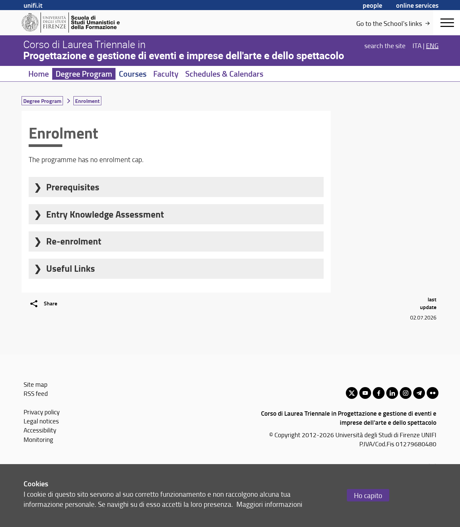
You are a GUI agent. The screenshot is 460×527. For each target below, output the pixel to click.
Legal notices (41, 420)
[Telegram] (419, 393)
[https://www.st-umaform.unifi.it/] (74, 22)
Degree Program (84, 73)
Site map (35, 384)
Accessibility (40, 430)
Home (38, 73)
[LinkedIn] (392, 393)
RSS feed (36, 393)
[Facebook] (379, 393)
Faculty (165, 73)
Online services (417, 5)
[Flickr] (432, 393)
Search (384, 45)
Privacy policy (42, 411)
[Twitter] (352, 393)
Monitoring (38, 439)
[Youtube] (365, 393)
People (372, 5)
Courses (132, 73)
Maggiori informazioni (269, 504)
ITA (417, 45)
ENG (432, 45)
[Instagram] (406, 393)
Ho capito (368, 495)
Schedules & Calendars (224, 73)
